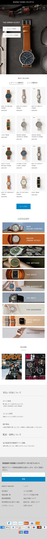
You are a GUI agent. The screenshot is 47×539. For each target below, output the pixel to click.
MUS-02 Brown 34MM (6, 107)
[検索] (40, 8)
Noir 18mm (35, 193)
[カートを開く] (44, 8)
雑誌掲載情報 (6, 498)
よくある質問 (28, 491)
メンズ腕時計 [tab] (32, 83)
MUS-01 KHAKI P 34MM (37, 165)
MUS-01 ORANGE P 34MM (7, 193)
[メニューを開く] (3, 8)
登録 (23, 479)
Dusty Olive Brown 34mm (6, 165)
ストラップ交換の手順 (31, 494)
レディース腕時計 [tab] (16, 83)
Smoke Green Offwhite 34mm (37, 136)
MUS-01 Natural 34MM (23, 193)
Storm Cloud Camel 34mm (21, 165)
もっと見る (8, 34)
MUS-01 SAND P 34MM (22, 107)
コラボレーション (8, 505)
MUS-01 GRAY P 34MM (37, 107)
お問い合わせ (28, 505)
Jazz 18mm (5, 135)
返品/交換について (30, 498)
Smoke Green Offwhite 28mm (22, 136)
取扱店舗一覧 (6, 494)
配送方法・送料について (32, 502)
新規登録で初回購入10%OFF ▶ (23, 2)
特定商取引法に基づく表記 (11, 502)
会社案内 (5, 491)
